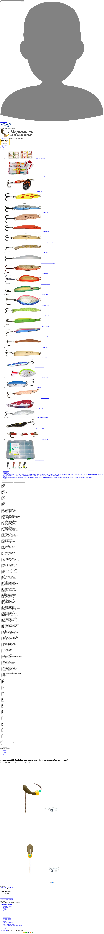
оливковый (4, 675)
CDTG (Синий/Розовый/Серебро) (9, 536)
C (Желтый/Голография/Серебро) (8, 531)
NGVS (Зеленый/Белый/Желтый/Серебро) (10, 615)
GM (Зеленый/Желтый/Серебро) (8, 588)
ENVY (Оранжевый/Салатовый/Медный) (10, 560)
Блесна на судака (27, 474)
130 (2, 693)
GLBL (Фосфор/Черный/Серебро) (9, 577)
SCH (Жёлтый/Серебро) (7, 655)
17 (2, 700)
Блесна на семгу (87, 474)
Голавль (3, 491)
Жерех (3, 490)
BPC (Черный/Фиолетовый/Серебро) (9, 528)
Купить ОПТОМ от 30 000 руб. (6, 887)
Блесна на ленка (9, 475)
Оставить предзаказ (13, 477)
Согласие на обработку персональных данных (12, 925)
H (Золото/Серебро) (6, 600)
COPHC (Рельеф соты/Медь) (8, 549)
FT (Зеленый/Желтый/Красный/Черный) (10, 566)
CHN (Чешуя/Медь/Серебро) (8, 543)
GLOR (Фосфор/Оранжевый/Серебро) (10, 583)
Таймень (3, 498)
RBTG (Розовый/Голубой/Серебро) (9, 644)
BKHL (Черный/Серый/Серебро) (8, 515)
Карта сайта (5, 927)
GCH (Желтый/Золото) (6, 573)
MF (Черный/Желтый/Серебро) (8, 610)
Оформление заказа (7, 910)
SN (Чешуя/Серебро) (6, 661)
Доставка (5, 913)
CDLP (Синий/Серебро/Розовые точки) (10, 535)
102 (2, 683)
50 (2, 716)
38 (2, 712)
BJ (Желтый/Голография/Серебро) (9, 511)
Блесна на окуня (13, 474)
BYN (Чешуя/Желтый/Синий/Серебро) (10, 530)
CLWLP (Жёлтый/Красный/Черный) (9, 547)
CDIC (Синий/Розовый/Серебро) (8, 534)
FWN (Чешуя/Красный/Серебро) (8, 570)
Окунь (3, 485)
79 (2, 728)
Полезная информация (49, 477)
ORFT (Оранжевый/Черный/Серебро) (9, 625)
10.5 (3, 681)
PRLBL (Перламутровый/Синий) (9, 634)
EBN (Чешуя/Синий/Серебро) (8, 558)
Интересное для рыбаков (63, 477)
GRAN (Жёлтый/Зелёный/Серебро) (9, 595)
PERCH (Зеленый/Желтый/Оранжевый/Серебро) (12, 630)
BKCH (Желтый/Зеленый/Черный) (9, 514)
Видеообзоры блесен (7, 918)
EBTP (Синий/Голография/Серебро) (9, 559)
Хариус (3, 506)
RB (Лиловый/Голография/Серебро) (9, 640)
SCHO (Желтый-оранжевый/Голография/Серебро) (12, 656)
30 (2, 709)
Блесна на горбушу (40, 475)
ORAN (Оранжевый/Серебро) (8, 620)
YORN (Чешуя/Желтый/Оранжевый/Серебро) (11, 673)
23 (2, 706)
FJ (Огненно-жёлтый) (6, 563)
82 (2, 732)
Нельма (3, 503)
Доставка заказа (27, 477)
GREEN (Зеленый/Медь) (7, 596)
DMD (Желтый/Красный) (7, 554)
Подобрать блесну (7, 147)
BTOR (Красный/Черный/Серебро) (9, 529)
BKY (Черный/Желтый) (7, 518)
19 (2, 704)
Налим (3, 493)
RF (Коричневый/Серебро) (7, 645)
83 (2, 734)
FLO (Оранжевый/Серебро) (7, 565)
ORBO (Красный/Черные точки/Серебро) (10, 624)
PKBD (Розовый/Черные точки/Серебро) (10, 632)
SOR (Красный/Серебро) (7, 664)
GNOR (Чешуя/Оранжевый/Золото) (9, 590)
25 (2, 707)
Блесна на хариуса (55, 475)
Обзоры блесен (6, 477)
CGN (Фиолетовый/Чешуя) (7, 539)
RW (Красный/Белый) (6, 650)
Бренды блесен (6, 921)
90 (2, 738)
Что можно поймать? (7, 919)
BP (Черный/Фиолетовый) (7, 527)
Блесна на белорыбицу (31, 475)
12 (2, 689)
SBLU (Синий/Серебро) (7, 652)
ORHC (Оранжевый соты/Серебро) (9, 626)
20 (2, 705)
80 (2, 731)
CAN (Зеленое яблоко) (6, 533)
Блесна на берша (34, 474)
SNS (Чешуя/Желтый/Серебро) (8, 663)
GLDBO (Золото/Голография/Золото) (9, 579)
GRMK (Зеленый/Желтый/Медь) (8, 597)
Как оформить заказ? (34, 477)
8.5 (2, 730)
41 (2, 713)
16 (2, 699)
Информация (5, 476)
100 (2, 682)
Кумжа (3, 499)
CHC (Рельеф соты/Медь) (7, 542)
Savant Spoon (4, 747)
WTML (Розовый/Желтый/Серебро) (9, 670)
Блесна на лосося (80, 474)
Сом (3, 494)
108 (2, 685)
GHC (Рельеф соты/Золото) (7, 575)
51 (2, 717)
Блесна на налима (66, 474)
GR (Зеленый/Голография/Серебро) (9, 594)
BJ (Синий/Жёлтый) (6, 512)
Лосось (3, 496)
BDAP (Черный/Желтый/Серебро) (9, 510)
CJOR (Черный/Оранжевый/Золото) (9, 546)
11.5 (3, 687)
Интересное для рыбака (8, 915)
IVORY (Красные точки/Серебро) (9, 609)
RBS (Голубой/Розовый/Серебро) (9, 642)
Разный (3, 676)
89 (2, 735)
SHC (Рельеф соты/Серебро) (7, 660)
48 (2, 715)
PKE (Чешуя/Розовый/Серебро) (8, 633)
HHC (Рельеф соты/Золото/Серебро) (9, 601)
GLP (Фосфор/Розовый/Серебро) (8, 585)
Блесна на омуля (16, 475)
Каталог (4, 149)
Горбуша (3, 504)
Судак (3, 487)
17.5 (3, 701)
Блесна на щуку (20, 474)
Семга (3, 497)
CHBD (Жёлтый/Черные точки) (8, 541)
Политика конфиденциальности (9, 924)
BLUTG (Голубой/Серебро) (7, 522)
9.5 (2, 737)
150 (2, 698)
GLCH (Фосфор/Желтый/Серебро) (9, 578)
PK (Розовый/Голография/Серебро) (9, 631)
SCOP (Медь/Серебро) (6, 657)
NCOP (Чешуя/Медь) (6, 614)
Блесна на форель (6, 474)
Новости (4, 908)
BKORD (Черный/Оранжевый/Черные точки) (11, 516)
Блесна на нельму (23, 475)
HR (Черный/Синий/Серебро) (8, 607)
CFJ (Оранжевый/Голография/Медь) (9, 537)
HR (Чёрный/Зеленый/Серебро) (8, 606)
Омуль (3, 502)
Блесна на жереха (41, 474)
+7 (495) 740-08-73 (4, 138)
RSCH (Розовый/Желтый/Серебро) (9, 648)
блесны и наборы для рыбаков (6, 899)
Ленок (3, 500)
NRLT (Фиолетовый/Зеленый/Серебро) (10, 616)
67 (2, 721)
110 (2, 688)
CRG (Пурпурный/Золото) (7, 553)
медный (3, 674)
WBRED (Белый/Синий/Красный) (9, 669)
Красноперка (4, 492)
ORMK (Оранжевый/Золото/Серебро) (9, 627)
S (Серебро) (4, 651)
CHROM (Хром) (5, 545)
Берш (3, 489)
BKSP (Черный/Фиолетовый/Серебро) (10, 517)
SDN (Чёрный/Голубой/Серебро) (8, 658)
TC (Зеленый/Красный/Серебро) (8, 667)
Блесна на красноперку (58, 474)
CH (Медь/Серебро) (6, 540)
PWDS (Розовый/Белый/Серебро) (9, 638)
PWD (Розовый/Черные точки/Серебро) (10, 637)
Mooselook (4, 745)
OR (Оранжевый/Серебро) (7, 619)
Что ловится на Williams (73, 477)
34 (2, 711)
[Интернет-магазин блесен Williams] (6, 127)
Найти (23, 1)
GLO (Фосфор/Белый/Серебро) (8, 582)
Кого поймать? (6, 473)
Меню (1, 147)
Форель (3, 484)
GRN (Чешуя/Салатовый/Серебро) (9, 599)
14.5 (3, 695)
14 (2, 694)
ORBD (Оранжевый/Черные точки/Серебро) (11, 621)
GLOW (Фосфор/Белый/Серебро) (9, 584)
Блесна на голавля (49, 474)
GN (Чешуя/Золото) (6, 589)
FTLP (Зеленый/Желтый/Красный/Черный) (11, 567)
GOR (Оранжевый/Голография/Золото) (10, 593)
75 (2, 725)
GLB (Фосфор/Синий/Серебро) (8, 576)
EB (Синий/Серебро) (6, 555)
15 (2, 697)
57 (2, 718)
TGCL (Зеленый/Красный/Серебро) (9, 668)
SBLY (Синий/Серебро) (7, 654)
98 (2, 740)
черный (3, 678)
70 (2, 723)
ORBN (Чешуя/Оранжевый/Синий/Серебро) (11, 622)
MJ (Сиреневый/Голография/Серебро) (9, 613)
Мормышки (5, 472)
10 (2, 680)
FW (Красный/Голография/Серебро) (9, 569)
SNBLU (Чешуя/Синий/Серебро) (8, 662)
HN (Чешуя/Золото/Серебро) (8, 602)
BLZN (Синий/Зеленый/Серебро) (9, 524)
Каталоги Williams (88, 477)
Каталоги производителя (8, 922)
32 (2, 710)
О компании (5, 907)
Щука (3, 486)
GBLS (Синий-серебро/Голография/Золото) (11, 572)
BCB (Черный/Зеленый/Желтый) (8, 509)
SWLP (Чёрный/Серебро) (7, 666)
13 (2, 691)
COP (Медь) (4, 548)
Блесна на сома (73, 474)
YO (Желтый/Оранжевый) (7, 672)
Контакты (5, 478)
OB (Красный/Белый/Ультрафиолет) (9, 618)
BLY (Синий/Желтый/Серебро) (8, 523)
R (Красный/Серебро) (6, 639)
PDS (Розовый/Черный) (7, 628)
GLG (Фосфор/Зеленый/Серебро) (9, 581)
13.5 (3, 692)
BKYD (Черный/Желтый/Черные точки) (10, 520)
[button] (50, 882)
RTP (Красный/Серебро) (7, 649)
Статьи (55, 477)
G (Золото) (4, 571)
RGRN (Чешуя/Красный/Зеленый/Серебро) (11, 646)
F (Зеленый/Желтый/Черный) (8, 561)
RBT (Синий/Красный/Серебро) (8, 643)
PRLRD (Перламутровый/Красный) (9, 636)
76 (2, 726)
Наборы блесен (6, 471)
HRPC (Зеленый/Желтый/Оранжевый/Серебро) (11, 608)
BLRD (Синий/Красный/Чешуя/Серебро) (10, 521)
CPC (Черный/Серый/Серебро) (8, 552)
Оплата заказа (20, 477)
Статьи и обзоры (6, 917)
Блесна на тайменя (95, 474)
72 (2, 724)
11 (2, 686)
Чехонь (3, 505)
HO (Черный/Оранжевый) (7, 603)
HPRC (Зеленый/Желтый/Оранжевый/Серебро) (11, 605)
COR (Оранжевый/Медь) (7, 551)
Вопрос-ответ (42, 477)
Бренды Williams (81, 477)
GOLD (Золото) (5, 591)
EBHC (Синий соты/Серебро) (8, 557)
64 (2, 719)
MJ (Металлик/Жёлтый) (7, 612)
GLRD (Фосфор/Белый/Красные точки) (10, 587)
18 (2, 703)
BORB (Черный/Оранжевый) (8, 525)
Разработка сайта (6, 928)
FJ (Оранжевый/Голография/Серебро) (9, 564)
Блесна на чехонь (48, 475)
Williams (3, 744)
